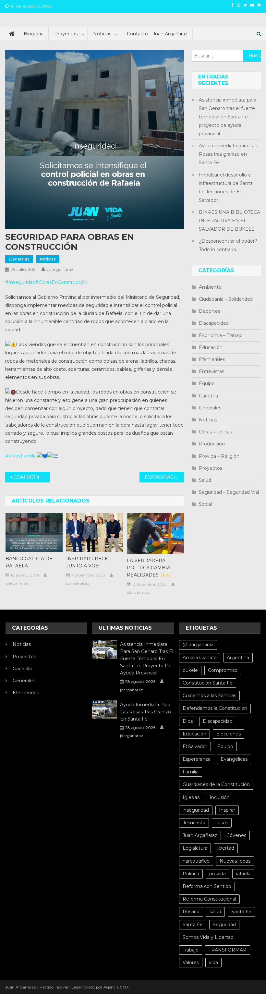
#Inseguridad (20, 282)
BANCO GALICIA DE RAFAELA (29, 562)
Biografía (33, 34)
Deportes (209, 311)
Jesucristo (194, 823)
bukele (190, 670)
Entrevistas (211, 371)
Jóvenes (236, 835)
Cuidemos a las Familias (209, 695)
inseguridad (196, 810)
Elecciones (228, 734)
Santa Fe (241, 912)
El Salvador (195, 746)
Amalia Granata (200, 658)
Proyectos (66, 34)
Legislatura (195, 848)
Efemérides (212, 359)
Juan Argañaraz (200, 835)
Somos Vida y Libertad (208, 937)
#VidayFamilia (21, 456)
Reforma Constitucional (209, 899)
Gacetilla (208, 396)
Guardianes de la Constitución (216, 784)
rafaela (243, 874)
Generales (19, 259)
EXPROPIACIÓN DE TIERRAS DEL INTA (164, 477)
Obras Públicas (215, 432)
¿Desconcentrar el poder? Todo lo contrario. (228, 245)
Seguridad (224, 924)
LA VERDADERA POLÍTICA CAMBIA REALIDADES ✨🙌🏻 (149, 568)
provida (217, 874)
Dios (188, 721)
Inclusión (220, 797)
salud (215, 912)
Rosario (191, 912)
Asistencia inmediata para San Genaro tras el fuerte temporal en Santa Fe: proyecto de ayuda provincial (227, 117)
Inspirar (227, 810)
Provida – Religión (219, 456)
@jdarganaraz (198, 645)
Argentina (238, 658)
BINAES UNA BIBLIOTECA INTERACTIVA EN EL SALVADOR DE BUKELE (229, 220)
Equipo (207, 383)
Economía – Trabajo (221, 335)
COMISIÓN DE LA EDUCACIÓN (32, 477)
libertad (225, 848)
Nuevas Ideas (235, 861)
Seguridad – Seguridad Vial (229, 492)
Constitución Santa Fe (208, 683)
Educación (211, 347)
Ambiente (210, 287)
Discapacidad (214, 323)
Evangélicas (234, 759)
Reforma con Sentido (207, 886)
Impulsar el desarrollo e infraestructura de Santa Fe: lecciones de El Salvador (226, 187)
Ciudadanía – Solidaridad (226, 299)
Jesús (221, 823)
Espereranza (197, 759)
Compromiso (222, 670)
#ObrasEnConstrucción (61, 282)
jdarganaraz (59, 269)
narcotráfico (196, 861)
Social (205, 504)
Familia (191, 772)
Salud (205, 480)
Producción (212, 444)
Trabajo (191, 950)
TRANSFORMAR (228, 950)
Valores (191, 962)
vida (213, 962)
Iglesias (191, 797)
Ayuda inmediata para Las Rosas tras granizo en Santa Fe (228, 154)
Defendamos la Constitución (215, 708)
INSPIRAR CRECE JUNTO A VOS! (87, 562)
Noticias (102, 34)
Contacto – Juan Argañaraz (157, 34)
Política (191, 874)
